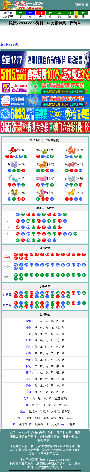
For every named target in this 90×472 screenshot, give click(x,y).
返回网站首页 (9, 44)
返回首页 (81, 5)
